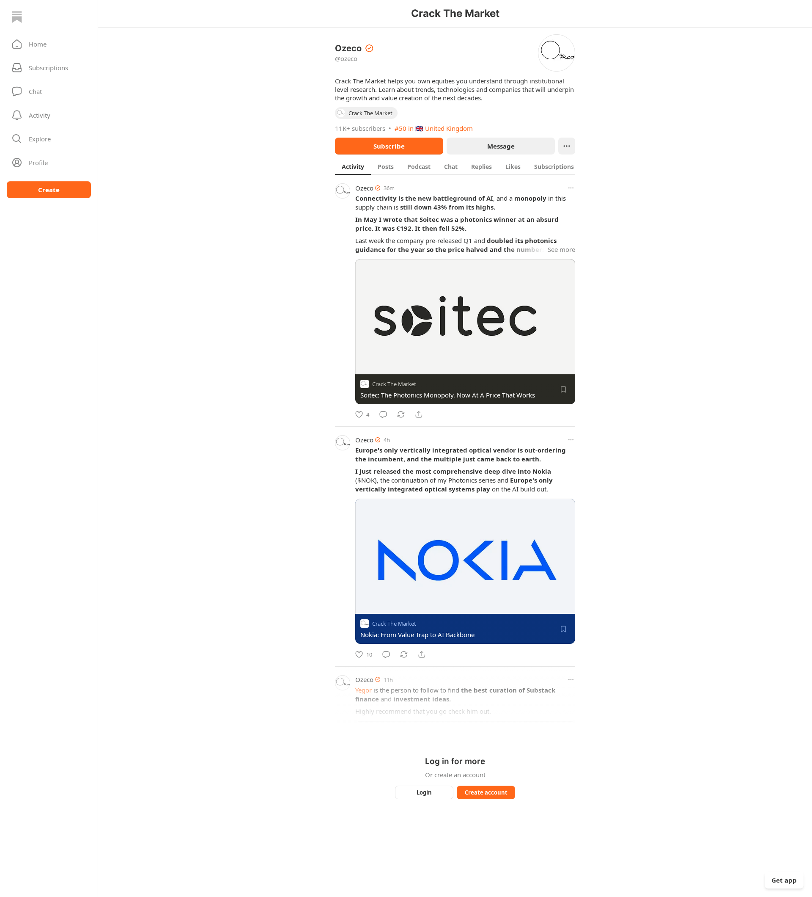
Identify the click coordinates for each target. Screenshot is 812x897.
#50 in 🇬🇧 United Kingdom (434, 128)
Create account (486, 792)
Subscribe (389, 146)
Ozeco (364, 188)
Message (501, 146)
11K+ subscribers (360, 128)
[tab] (353, 166)
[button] (49, 44)
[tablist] (466, 166)
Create (49, 189)
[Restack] (401, 414)
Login (424, 792)
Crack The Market (394, 384)
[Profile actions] (566, 146)
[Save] (563, 389)
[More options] (571, 188)
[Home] (17, 17)
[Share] (418, 414)
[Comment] (383, 414)
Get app (784, 880)
